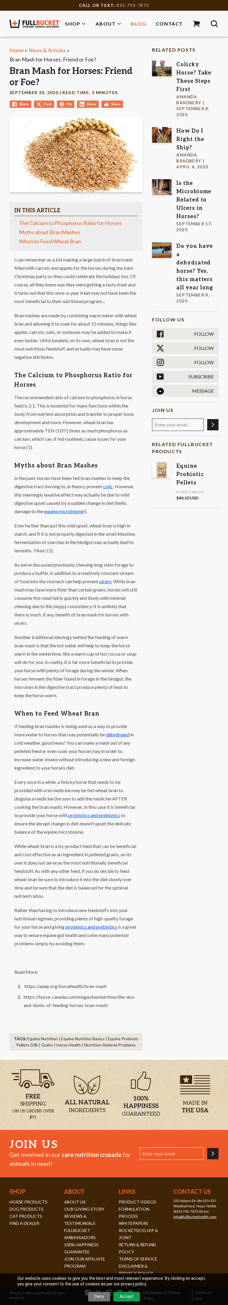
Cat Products (26, 1216)
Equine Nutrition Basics (82, 1038)
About (105, 23)
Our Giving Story (84, 1209)
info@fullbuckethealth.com (194, 1216)
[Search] (214, 24)
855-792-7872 (133, 5)
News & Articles (47, 50)
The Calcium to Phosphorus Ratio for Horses (70, 223)
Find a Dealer (24, 1223)
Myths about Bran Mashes (49, 232)
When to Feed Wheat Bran (50, 241)
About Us (75, 1201)
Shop (72, 23)
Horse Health (68, 1044)
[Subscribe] (212, 424)
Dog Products (26, 1209)
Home (17, 50)
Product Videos (137, 1201)
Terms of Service (138, 1258)
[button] (196, 24)
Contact (169, 23)
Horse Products (29, 1201)
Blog (138, 23)
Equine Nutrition (42, 1038)
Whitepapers (133, 1223)
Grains (47, 1044)
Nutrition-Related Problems (110, 1044)
